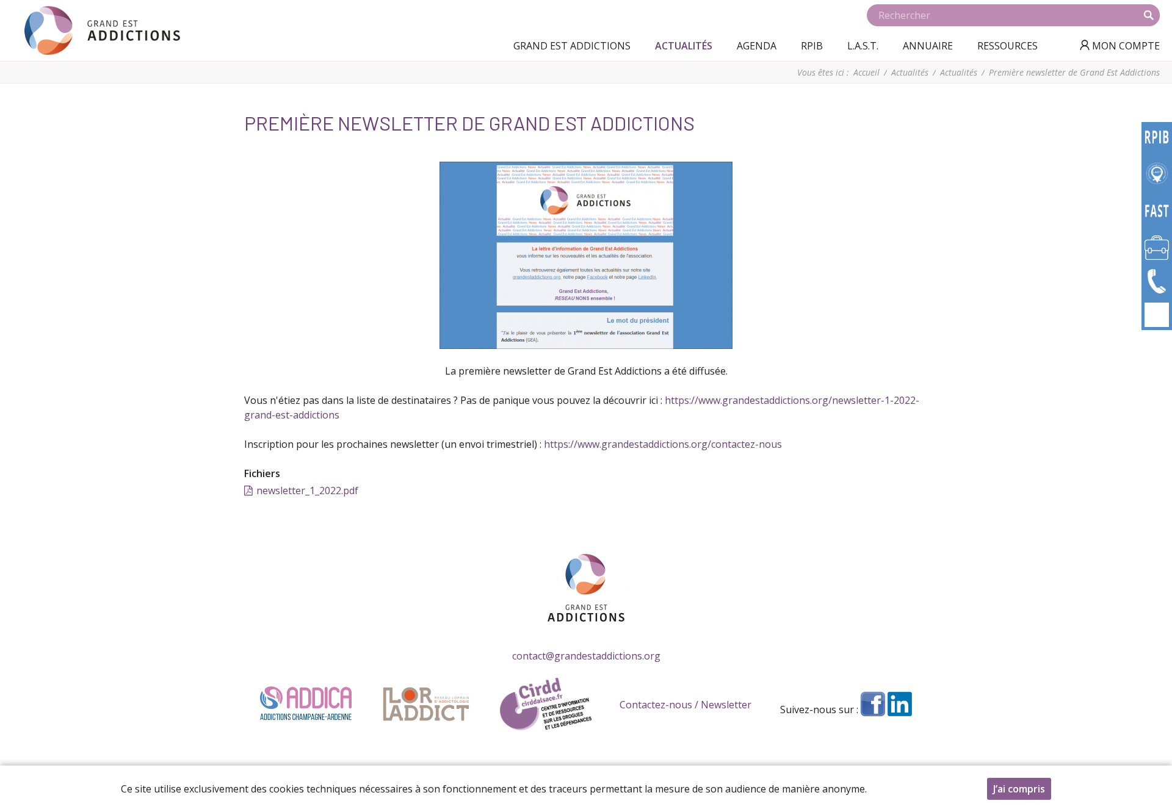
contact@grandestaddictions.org (586, 656)
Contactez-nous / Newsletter (685, 704)
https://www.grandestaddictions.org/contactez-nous (663, 444)
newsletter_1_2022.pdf (307, 490)
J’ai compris (1019, 789)
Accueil (866, 72)
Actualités (909, 72)
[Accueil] (102, 30)
